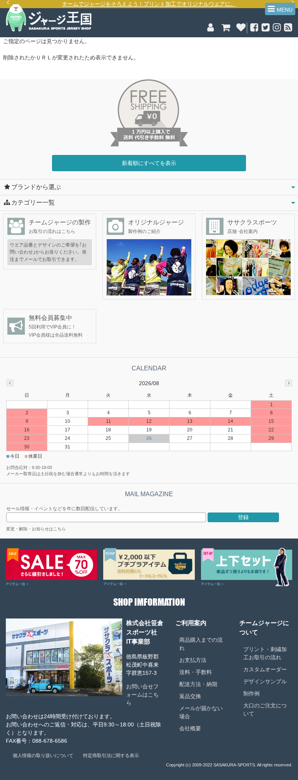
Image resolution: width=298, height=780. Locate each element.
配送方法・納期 (198, 684)
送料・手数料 (195, 672)
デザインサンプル (265, 681)
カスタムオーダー (265, 669)
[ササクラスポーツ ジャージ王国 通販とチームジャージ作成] (49, 30)
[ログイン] (210, 28)
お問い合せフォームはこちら (142, 694)
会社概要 (190, 728)
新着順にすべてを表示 (149, 163)
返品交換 (190, 696)
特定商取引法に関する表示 (111, 755)
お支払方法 (192, 660)
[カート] (226, 28)
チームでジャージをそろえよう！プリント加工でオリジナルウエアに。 (149, 4)
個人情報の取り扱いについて (43, 755)
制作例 (251, 693)
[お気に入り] (241, 28)
